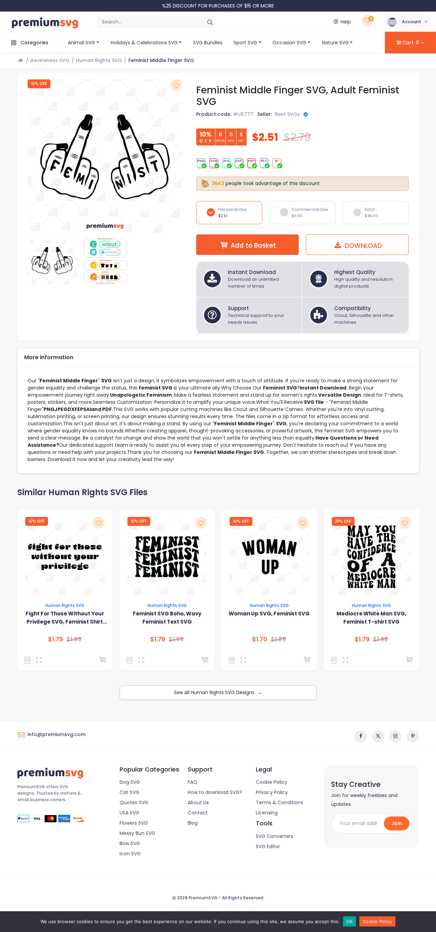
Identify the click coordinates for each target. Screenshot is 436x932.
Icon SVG (130, 853)
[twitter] (378, 736)
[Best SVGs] (28, 660)
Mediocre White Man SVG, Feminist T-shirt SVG (371, 617)
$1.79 (55, 639)
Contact (198, 812)
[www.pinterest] (413, 736)
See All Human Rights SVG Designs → (218, 692)
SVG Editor (268, 846)
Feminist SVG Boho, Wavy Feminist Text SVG (167, 617)
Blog (193, 823)
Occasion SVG (289, 42)
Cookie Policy (271, 782)
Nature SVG (335, 42)
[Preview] (40, 660)
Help (346, 21)
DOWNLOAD (362, 245)
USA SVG (129, 812)
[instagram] (395, 736)
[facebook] (361, 736)
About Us (198, 802)
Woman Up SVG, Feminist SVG (269, 613)
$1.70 (259, 639)
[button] (407, 22)
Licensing (267, 812)
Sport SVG (245, 42)
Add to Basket (253, 245)
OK (349, 921)
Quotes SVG (134, 802)
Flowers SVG (134, 823)
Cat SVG (129, 792)
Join (396, 823)
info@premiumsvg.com (56, 734)
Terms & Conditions (279, 802)
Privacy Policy (272, 792)
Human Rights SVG (99, 60)
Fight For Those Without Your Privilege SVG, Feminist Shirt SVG (65, 618)
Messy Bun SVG (137, 833)
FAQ (192, 782)
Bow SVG (130, 843)
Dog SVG (130, 782)
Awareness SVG (49, 60)
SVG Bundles (207, 42)
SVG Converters (274, 836)
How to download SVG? (215, 792)
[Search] (210, 22)
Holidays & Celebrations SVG (144, 42)
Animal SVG (81, 42)
